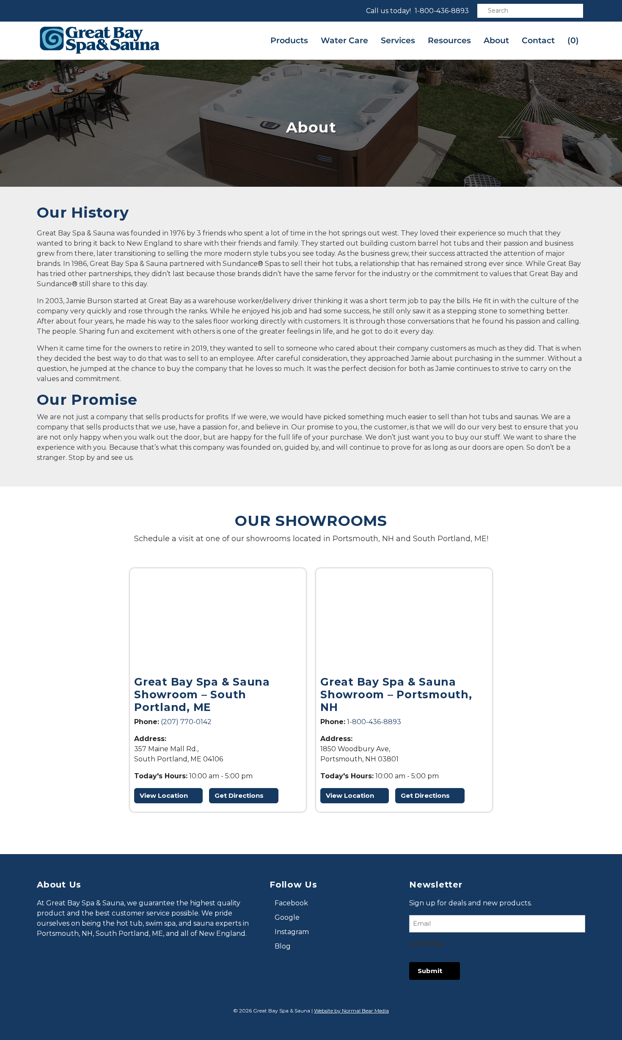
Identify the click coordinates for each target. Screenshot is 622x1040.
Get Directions (239, 795)
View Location (164, 795)
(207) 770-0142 (186, 722)
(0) (573, 40)
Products (289, 40)
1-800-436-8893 (442, 11)
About (496, 40)
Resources (449, 40)
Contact (538, 40)
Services (398, 40)
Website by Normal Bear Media (351, 1010)
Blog (283, 946)
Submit (430, 971)
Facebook (291, 903)
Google (287, 917)
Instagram (292, 932)
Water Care (344, 40)
